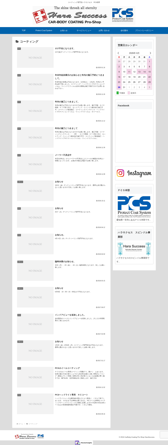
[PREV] (118, 53)
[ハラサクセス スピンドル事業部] (134, 249)
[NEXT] (150, 53)
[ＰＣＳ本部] (134, 207)
